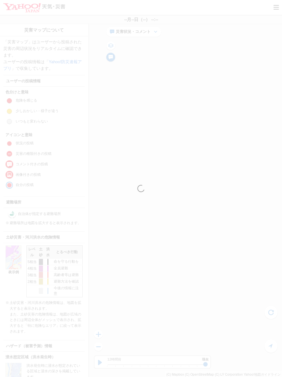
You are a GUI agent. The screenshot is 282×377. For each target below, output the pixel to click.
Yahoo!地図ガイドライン (262, 374)
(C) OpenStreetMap (199, 374)
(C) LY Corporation (229, 374)
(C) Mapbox (175, 374)
